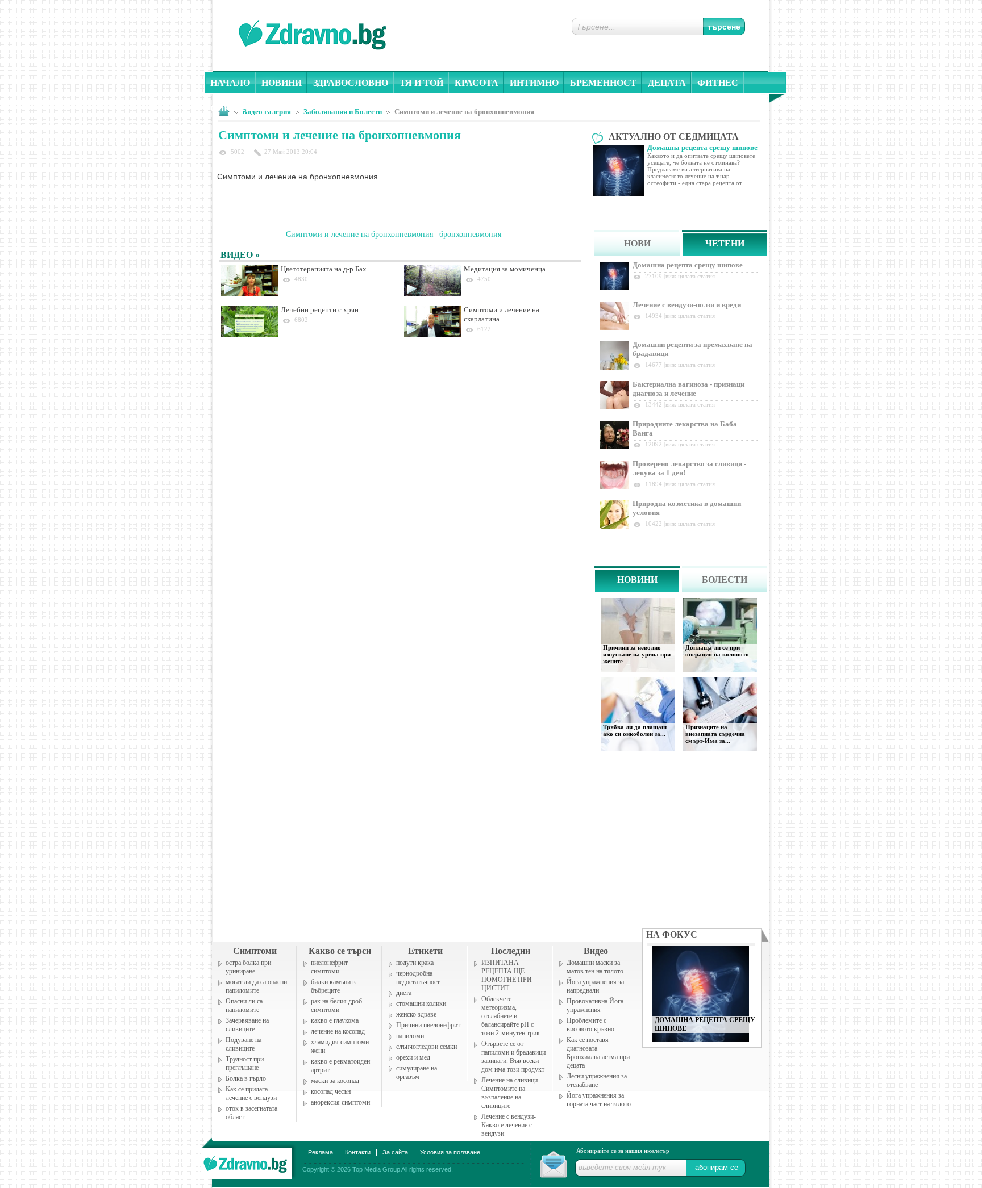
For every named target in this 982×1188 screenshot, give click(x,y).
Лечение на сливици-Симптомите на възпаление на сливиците (510, 1093)
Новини (281, 82)
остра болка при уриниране (248, 967)
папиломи (410, 1036)
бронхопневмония (470, 234)
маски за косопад (335, 1081)
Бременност (603, 82)
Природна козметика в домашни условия (687, 508)
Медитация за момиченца (505, 269)
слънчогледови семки (426, 1047)
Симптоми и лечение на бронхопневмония (464, 111)
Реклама (320, 1152)
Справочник (243, 108)
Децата (667, 82)
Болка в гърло (246, 1078)
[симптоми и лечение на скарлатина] (432, 322)
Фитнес (717, 82)
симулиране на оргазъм (416, 1072)
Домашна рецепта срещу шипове (688, 265)
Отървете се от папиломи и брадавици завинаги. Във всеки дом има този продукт (513, 1056)
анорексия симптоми (340, 1102)
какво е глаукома (335, 1020)
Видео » (240, 255)
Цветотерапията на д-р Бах (324, 269)
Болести (724, 579)
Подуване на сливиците (243, 1044)
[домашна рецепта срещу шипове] (700, 1039)
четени (724, 243)
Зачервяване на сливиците (247, 1025)
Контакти (358, 1152)
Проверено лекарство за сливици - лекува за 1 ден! (689, 468)
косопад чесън (331, 1091)
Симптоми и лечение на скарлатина (501, 314)
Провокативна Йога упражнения (595, 1005)
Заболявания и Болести (342, 111)
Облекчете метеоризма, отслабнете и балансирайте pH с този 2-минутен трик (510, 1016)
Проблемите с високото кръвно (590, 1025)
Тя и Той (421, 82)
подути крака (415, 963)
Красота (476, 82)
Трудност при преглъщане (245, 1063)
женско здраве (416, 1014)
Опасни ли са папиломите (244, 1005)
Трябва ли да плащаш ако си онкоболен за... (635, 730)
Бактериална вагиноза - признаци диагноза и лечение (688, 389)
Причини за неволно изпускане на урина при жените (637, 654)
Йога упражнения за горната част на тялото (599, 1099)
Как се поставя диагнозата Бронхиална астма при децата (598, 1052)
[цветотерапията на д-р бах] (249, 281)
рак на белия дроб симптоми (336, 1005)
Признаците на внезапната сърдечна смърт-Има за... (715, 733)
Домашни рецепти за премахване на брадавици (692, 349)
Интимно (534, 82)
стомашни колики (421, 1003)
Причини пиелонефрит (428, 1025)
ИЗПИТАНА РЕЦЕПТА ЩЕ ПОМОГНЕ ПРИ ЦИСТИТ (506, 975)
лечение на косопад (338, 1031)
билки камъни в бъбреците (333, 986)
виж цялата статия (690, 276)
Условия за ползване (450, 1152)
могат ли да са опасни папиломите (256, 986)
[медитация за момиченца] (432, 281)
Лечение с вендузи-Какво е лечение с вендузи (508, 1124)
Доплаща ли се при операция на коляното (717, 651)
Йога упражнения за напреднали (595, 986)
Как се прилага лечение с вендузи (251, 1093)
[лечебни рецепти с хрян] (249, 322)
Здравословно (350, 82)
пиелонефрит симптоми (329, 967)
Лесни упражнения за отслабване (597, 1080)
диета (403, 993)
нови (637, 243)
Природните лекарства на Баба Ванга (685, 428)
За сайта (395, 1152)
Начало (230, 82)
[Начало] (246, 1161)
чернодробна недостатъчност (418, 977)
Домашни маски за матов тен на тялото (595, 967)
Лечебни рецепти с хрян (320, 310)
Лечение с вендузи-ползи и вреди (687, 304)
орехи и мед (413, 1057)
